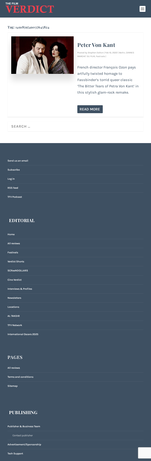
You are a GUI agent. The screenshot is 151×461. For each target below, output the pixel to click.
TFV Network (15, 325)
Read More (90, 109)
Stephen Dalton (95, 52)
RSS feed (13, 187)
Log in (11, 178)
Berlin (122, 52)
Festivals (100, 56)
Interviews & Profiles (20, 288)
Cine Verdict (15, 279)
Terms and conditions (20, 376)
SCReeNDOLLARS (18, 270)
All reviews (14, 243)
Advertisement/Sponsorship (24, 444)
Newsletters (14, 297)
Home (11, 234)
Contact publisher (23, 435)
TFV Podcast (15, 196)
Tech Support (15, 453)
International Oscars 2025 (23, 334)
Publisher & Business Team (24, 426)
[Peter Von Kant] (42, 55)
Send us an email (18, 160)
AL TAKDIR (14, 316)
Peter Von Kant (96, 44)
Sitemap (12, 386)
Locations (13, 307)
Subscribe (14, 169)
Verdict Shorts (16, 261)
